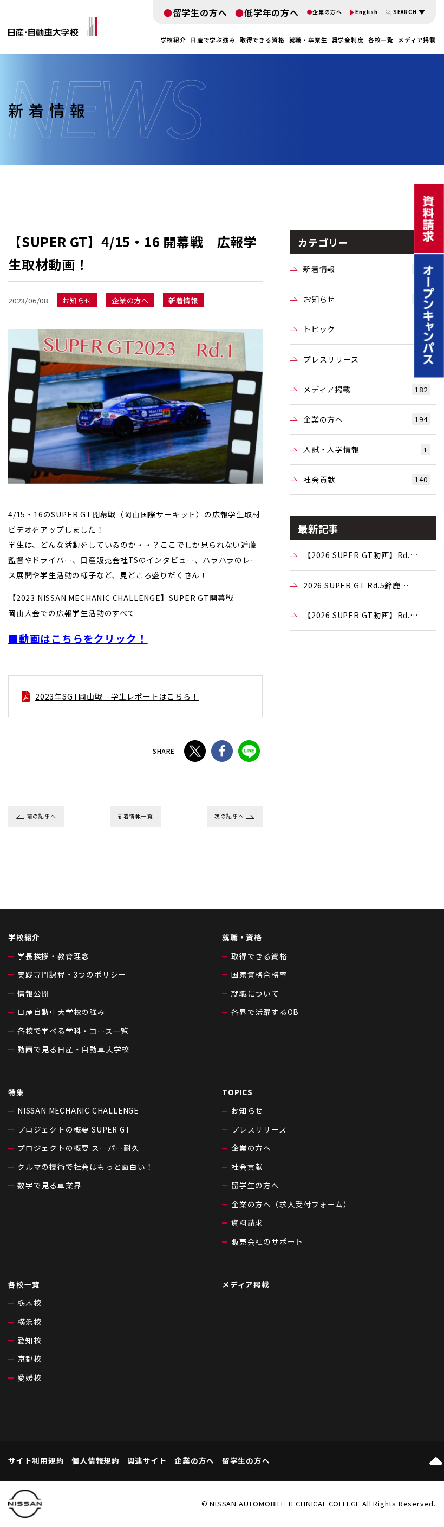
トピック (365, 328)
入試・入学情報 (365, 449)
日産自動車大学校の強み (61, 1011)
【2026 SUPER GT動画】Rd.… (360, 554)
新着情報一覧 (135, 816)
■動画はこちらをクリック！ (77, 638)
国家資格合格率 (259, 974)
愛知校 (29, 1340)
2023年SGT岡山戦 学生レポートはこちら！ (117, 696)
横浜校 (29, 1321)
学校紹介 (24, 936)
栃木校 (29, 1302)
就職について (255, 993)
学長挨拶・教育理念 (53, 955)
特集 (16, 1091)
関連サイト (147, 1461)
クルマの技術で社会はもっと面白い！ (85, 1166)
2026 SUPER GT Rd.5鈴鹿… (356, 585)
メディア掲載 (417, 40)
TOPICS (237, 1091)
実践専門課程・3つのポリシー (71, 974)
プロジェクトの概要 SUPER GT (73, 1129)
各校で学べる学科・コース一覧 (73, 1030)
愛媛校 (29, 1377)
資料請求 (247, 1222)
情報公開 (33, 993)
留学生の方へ (200, 12)
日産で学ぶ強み (213, 40)
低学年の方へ (271, 12)
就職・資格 (242, 936)
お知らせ (365, 299)
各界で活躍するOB (265, 1011)
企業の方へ (327, 12)
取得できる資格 (259, 955)
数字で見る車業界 (49, 1185)
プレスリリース (365, 359)
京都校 (29, 1358)
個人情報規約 (95, 1461)
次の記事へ (229, 816)
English (366, 12)
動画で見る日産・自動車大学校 (73, 1049)
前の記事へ (41, 816)
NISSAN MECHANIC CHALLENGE (78, 1110)
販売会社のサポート (267, 1241)
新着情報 (365, 268)
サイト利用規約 (36, 1461)
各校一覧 (381, 40)
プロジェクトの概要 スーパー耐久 (78, 1147)
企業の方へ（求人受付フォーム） (291, 1204)
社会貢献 (365, 479)
